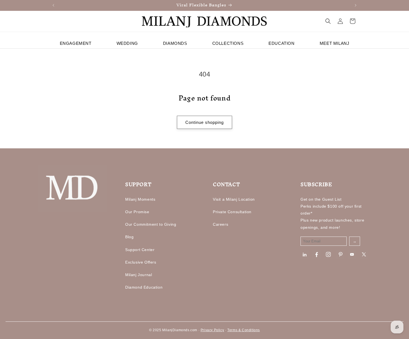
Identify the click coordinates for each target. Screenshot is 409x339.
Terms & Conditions (243, 330)
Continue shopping (204, 122)
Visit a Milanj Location (234, 199)
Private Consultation (232, 212)
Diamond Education (143, 287)
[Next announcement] (355, 5)
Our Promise (137, 212)
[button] (328, 21)
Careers (220, 224)
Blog (129, 237)
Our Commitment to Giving (150, 224)
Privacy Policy (212, 330)
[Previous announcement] (53, 5)
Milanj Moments (140, 199)
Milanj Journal (138, 274)
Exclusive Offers (140, 262)
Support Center (139, 249)
